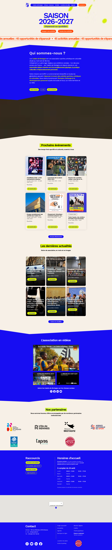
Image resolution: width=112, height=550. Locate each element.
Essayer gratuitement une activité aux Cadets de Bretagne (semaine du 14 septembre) (35, 215)
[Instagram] (51, 391)
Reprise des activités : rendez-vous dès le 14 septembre (75, 178)
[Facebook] (54, 391)
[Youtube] (61, 391)
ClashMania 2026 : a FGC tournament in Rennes (34, 178)
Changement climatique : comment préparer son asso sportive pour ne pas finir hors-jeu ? (55, 215)
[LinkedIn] (57, 391)
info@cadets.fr (34, 532)
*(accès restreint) (78, 535)
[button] (37, 5)
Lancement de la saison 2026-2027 (55, 178)
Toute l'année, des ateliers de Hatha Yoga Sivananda (76, 217)
